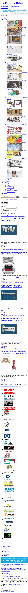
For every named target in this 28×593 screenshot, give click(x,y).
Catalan (6, 8)
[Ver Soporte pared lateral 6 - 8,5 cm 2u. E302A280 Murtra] (9, 340)
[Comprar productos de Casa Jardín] (7, 458)
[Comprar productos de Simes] (9, 409)
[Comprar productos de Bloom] (6, 415)
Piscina (9, 569)
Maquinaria (7, 568)
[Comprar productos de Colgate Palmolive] (7, 433)
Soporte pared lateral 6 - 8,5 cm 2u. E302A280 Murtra (11, 319)
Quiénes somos (10, 185)
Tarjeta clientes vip (20, 216)
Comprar (3, 247)
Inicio (5, 18)
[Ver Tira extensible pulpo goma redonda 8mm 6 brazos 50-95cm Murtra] (9, 374)
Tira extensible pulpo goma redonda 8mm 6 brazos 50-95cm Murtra (13, 352)
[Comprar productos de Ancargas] (9, 512)
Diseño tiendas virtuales (14, 584)
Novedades (6, 181)
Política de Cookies (8, 574)
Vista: (2, 212)
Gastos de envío (10, 188)
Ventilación (7, 571)
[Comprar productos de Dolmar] (9, 393)
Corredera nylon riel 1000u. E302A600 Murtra (13, 219)
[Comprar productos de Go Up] (8, 538)
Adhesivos (3, 564)
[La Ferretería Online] (12, 3)
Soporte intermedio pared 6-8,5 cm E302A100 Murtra (11, 286)
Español (2, 8)
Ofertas (5, 182)
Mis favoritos (17, 6)
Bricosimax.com (4, 544)
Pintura (6, 569)
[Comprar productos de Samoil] (7, 427)
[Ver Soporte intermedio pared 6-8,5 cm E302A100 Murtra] (9, 307)
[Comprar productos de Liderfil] (8, 498)
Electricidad (19, 564)
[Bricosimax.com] (5, 546)
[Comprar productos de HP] (7, 439)
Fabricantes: (3, 206)
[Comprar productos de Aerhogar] (9, 473)
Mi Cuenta (3, 6)
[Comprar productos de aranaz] (9, 516)
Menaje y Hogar (18, 568)
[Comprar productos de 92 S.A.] (9, 464)
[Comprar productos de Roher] (9, 449)
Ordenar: (3, 209)
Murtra (15, 199)
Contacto (6, 193)
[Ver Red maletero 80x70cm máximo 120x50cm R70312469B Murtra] (9, 274)
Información (6, 184)
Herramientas (9, 567)
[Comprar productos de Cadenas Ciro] (9, 452)
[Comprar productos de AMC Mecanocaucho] (9, 492)
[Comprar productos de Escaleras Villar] (9, 420)
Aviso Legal (9, 189)
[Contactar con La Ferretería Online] (14, 14)
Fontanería (3, 567)
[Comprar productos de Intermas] (9, 502)
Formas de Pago (10, 186)
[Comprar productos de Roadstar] (9, 399)
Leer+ (9, 243)
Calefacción (13, 564)
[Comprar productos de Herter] (9, 397)
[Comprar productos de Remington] (9, 526)
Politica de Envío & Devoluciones (12, 576)
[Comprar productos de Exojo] (9, 486)
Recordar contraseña (5, 591)
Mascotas (12, 568)
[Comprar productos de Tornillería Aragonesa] (9, 523)
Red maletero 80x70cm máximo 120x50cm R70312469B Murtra (14, 252)
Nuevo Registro (10, 6)
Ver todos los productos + (10, 179)
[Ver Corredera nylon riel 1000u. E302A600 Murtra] (9, 241)
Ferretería (6, 565)
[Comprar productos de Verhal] (9, 445)
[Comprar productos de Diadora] (8, 508)
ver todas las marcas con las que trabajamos (11, 386)
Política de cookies (11, 192)
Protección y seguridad (16, 569)
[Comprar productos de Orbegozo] (9, 519)
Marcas (11, 199)
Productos (6, 19)
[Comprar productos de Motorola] (8, 479)
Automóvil (8, 564)
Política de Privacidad (12, 190)
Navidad (3, 569)
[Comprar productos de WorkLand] (8, 406)
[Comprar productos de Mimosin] (7, 532)
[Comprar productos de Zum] (9, 468)
